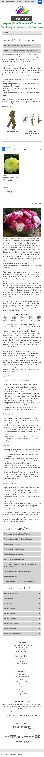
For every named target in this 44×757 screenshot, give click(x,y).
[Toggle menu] (3, 3)
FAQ (22, 686)
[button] (21, 19)
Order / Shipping (22, 681)
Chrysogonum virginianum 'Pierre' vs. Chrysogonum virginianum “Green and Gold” (22, 707)
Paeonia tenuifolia (10, 629)
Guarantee (22, 684)
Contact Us (22, 679)
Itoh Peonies (8, 603)
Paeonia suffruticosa (11, 624)
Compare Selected (35, 203)
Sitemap (26, 750)
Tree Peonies (8, 598)
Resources (22, 691)
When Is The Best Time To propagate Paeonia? (19, 581)
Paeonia (5, 175)
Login (26, 1)
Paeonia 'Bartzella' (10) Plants (10, 179)
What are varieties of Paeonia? (14, 549)
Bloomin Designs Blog (22, 676)
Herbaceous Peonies (11, 593)
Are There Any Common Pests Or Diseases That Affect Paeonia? (20, 565)
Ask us (20, 754)
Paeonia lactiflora (10, 613)
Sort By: (16, 149)
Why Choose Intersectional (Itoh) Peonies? (18, 46)
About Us (22, 674)
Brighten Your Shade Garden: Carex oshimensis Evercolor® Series (22, 704)
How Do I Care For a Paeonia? (13, 554)
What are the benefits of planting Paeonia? (18, 539)
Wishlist (22, 661)
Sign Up (32, 1)
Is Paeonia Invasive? (10, 576)
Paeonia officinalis (10, 618)
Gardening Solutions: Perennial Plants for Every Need (22, 715)
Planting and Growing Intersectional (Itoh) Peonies (20, 51)
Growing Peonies (10, 347)
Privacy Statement (22, 694)
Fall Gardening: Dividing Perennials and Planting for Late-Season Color (22, 712)
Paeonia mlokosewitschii (12, 634)
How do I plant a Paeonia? (12, 544)
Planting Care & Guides (22, 689)
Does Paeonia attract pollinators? (15, 559)
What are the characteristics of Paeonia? (17, 534)
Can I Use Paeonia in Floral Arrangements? (18, 571)
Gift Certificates (22, 659)
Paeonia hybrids (9, 608)
